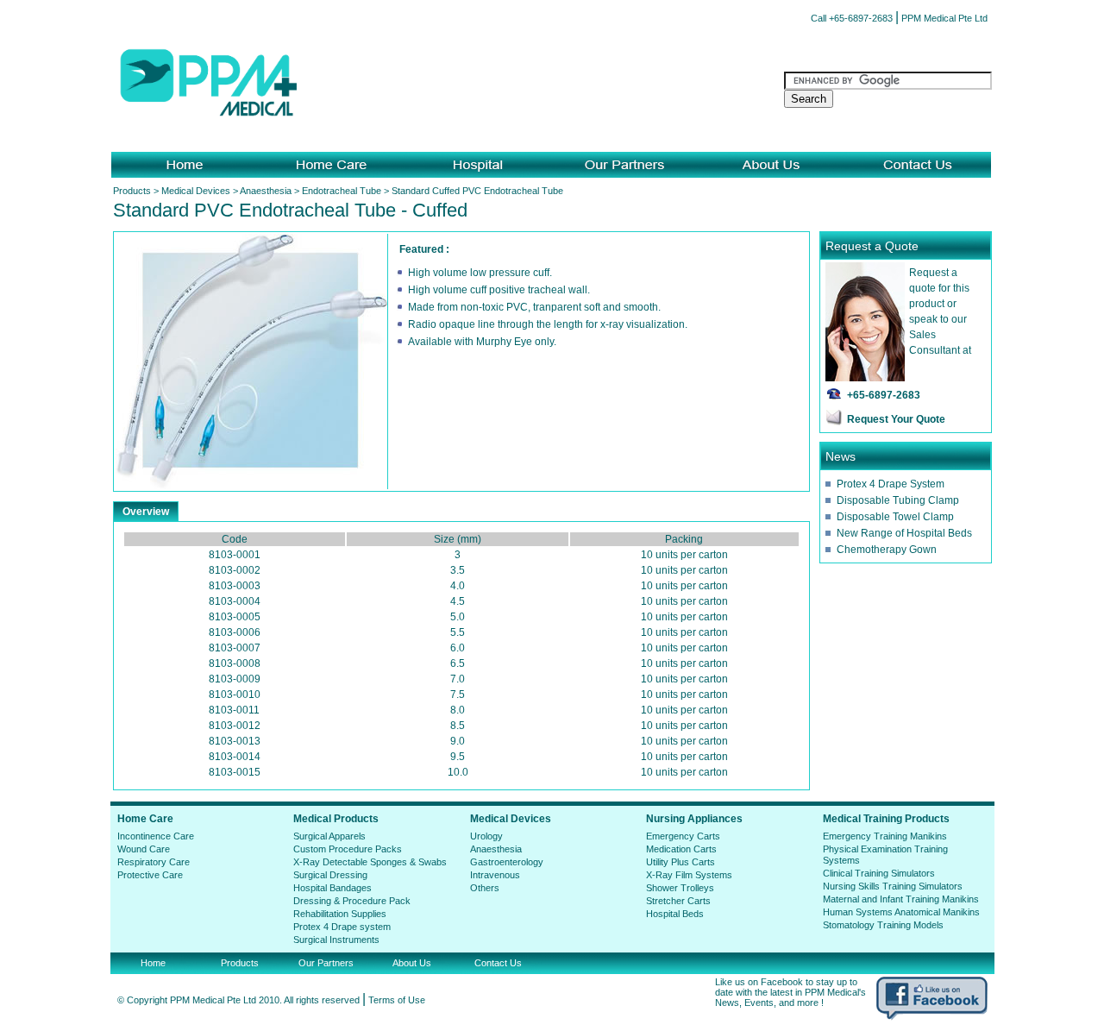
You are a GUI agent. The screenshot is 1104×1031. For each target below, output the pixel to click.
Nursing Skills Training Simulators (893, 886)
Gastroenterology (506, 862)
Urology (486, 836)
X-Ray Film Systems (689, 875)
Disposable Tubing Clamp (898, 500)
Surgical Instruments (336, 939)
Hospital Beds (675, 913)
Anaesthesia (266, 190)
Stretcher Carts (678, 901)
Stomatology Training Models (883, 925)
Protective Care (150, 875)
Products (132, 190)
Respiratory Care (153, 862)
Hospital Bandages (332, 888)
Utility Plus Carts (680, 862)
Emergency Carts (683, 836)
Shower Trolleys (680, 888)
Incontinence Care (155, 836)
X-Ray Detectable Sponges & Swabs (370, 862)
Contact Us (498, 963)
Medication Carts (681, 849)
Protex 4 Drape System (890, 484)
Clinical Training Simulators (879, 873)
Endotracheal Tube (341, 190)
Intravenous (495, 875)
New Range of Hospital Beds (904, 533)
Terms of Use (396, 1000)
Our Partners (326, 963)
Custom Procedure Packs (347, 849)
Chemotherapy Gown (887, 550)
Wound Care (143, 849)
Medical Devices (195, 190)
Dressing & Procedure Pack (352, 901)
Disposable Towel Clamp (895, 517)
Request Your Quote (896, 419)
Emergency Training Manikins (885, 836)
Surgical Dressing (330, 875)
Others (484, 888)
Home (153, 963)
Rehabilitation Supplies (339, 913)
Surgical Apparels (329, 836)
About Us (411, 963)
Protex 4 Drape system (342, 926)
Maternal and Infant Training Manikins (901, 899)
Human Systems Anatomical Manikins (901, 912)
